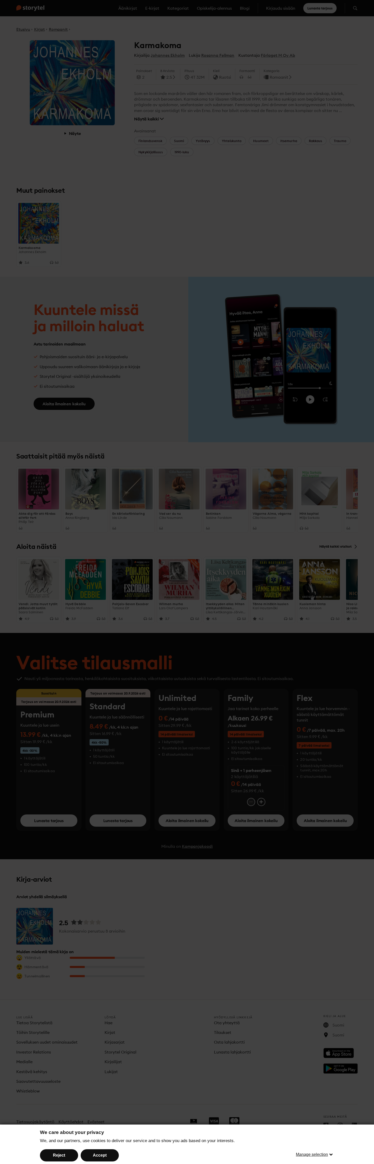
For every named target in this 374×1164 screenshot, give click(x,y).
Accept (100, 1155)
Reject (59, 1155)
